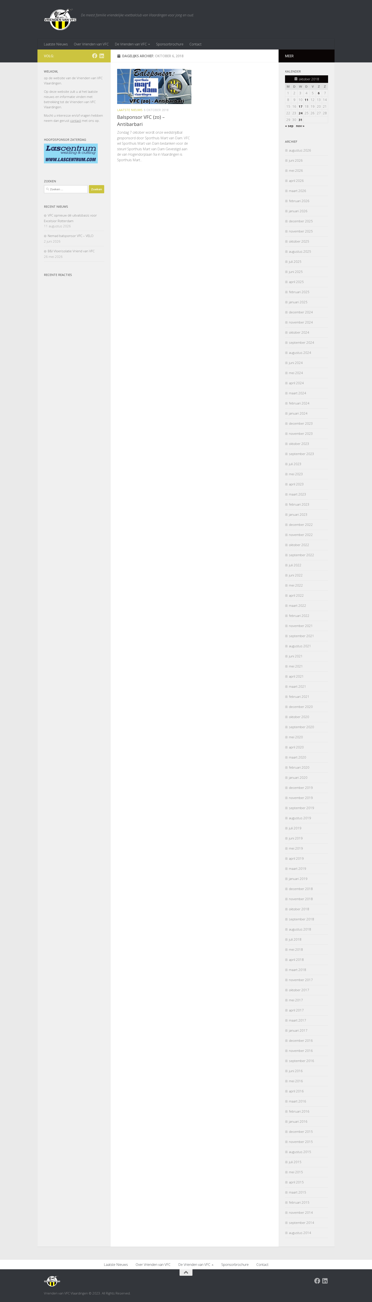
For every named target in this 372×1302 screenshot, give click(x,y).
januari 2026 (298, 211)
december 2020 (301, 706)
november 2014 (301, 1212)
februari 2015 (299, 1202)
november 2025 (301, 231)
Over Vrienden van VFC (91, 44)
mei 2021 (296, 666)
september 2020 (301, 727)
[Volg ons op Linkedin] (101, 55)
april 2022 (296, 595)
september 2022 (301, 555)
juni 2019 (296, 838)
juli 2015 (295, 1162)
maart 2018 (297, 970)
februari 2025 (299, 292)
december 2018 (301, 889)
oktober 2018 (299, 909)
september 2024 (301, 342)
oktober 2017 (299, 990)
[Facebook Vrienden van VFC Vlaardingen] (94, 55)
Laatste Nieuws (56, 44)
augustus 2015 (300, 1152)
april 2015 (296, 1182)
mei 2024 (296, 373)
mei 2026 (296, 170)
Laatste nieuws (130, 110)
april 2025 (296, 282)
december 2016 (301, 1040)
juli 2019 (295, 828)
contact (75, 120)
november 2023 (301, 433)
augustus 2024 (300, 352)
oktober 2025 (299, 241)
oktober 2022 (299, 545)
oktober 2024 (299, 332)
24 (300, 113)
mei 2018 (296, 949)
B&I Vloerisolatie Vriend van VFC (71, 251)
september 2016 (301, 1061)
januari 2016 (298, 1121)
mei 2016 (296, 1081)
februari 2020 (299, 767)
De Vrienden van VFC (131, 44)
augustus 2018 (300, 929)
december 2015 (301, 1131)
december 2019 (301, 787)
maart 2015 (297, 1192)
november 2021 (301, 626)
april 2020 (296, 747)
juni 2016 (296, 1071)
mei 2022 (296, 585)
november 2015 (301, 1141)
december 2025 (301, 221)
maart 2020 (297, 757)
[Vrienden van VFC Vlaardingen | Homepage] (60, 19)
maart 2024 (297, 393)
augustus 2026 (300, 150)
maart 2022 (297, 605)
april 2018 (296, 959)
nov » (300, 126)
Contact (195, 44)
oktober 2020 (299, 717)
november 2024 (301, 322)
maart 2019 (297, 868)
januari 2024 (298, 413)
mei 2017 (296, 1000)
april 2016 (296, 1091)
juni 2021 (296, 656)
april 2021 (296, 676)
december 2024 (301, 312)
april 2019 (296, 858)
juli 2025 (295, 261)
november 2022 (301, 535)
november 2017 (301, 980)
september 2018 (301, 919)
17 (300, 106)
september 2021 (301, 636)
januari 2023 (298, 514)
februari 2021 (299, 696)
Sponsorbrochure (169, 44)
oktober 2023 (299, 443)
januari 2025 (298, 302)
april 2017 (296, 1010)
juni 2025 (296, 271)
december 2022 (301, 524)
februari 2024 (299, 403)
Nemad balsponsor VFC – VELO (70, 236)
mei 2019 (296, 848)
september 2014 (301, 1222)
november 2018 (301, 899)
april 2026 (296, 180)
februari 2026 (299, 201)
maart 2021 (297, 686)
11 (306, 100)
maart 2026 (297, 191)
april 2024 (296, 383)
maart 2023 (297, 494)
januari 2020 (298, 777)
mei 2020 (296, 737)
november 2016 (301, 1050)
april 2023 (296, 484)
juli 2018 (295, 939)
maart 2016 (297, 1101)
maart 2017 (297, 1020)
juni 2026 (296, 160)
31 (300, 120)
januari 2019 (298, 878)
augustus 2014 (300, 1233)
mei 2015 (296, 1172)
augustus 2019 (300, 818)
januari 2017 (298, 1030)
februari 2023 (299, 504)
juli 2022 (295, 565)
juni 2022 (296, 575)
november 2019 (301, 798)
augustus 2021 (300, 646)
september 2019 (301, 808)
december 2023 (301, 423)
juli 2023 (295, 464)
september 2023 (301, 454)
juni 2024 (296, 363)
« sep (289, 126)
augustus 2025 (300, 251)
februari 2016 (299, 1111)
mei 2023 (296, 474)
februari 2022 (299, 615)
